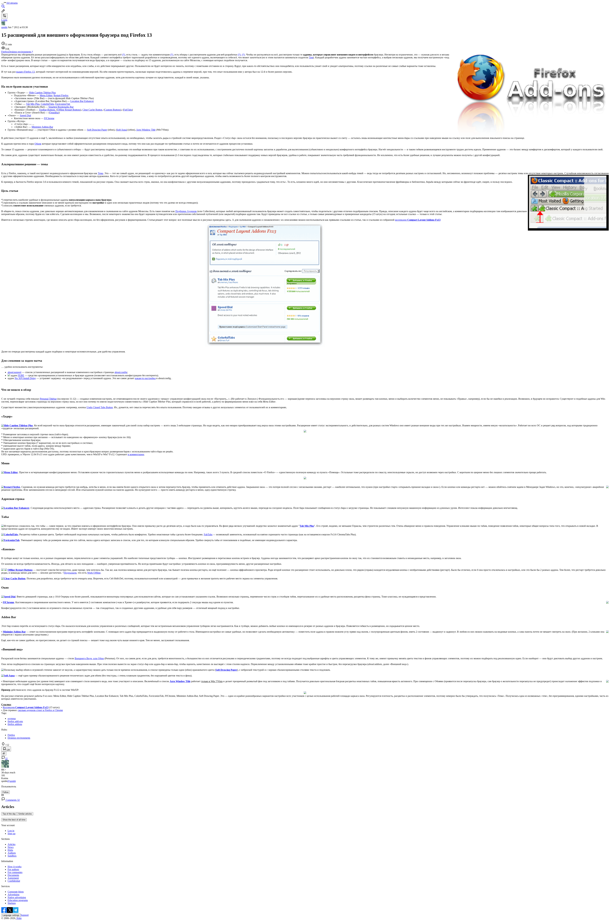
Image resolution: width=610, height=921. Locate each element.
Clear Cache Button (92, 109)
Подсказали (70, 572)
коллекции (418, 219)
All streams (12, 3)
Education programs (18, 900)
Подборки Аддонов (186, 211)
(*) (123, 54)
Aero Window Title (146, 129)
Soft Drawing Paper (97, 129)
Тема (100, 173)
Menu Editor (46, 95)
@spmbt (11, 781)
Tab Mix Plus (33, 104)
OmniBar (54, 112)
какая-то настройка (145, 378)
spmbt (4, 27)
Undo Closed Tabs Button (100, 407)
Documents (13, 875)
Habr (19, 918)
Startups (12, 903)
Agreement (13, 878)
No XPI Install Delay (25, 378)
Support (25, 915)
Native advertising (17, 897)
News (11, 847)
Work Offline (94, 572)
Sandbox (12, 855)
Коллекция (25, 707)
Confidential (14, 881)
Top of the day (9, 814)
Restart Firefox (61, 95)
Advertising (13, 894)
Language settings (11, 915)
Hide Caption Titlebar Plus (42, 92)
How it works (14, 866)
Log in (11, 830)
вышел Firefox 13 (25, 71)
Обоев (37, 143)
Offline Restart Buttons (68, 109)
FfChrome (49, 118)
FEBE (21, 375)
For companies (15, 872)
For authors (13, 869)
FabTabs (127, 109)
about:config (121, 372)
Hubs (10, 850)
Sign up (11, 833)
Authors (12, 853)
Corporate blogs (16, 891)
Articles (11, 844)
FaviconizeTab (62, 104)
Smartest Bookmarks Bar (61, 107)
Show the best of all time (14, 820)
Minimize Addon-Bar (42, 127)
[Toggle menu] (2, 3)
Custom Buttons (112, 109)
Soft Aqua (122, 129)
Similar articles (25, 814)
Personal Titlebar (48, 398)
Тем (311, 57)
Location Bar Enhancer (82, 101)
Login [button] (4, 20)
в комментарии (136, 454)
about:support (14, 372)
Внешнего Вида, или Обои (89, 658)
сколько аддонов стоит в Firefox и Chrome (40, 710)
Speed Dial (25, 115)
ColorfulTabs (47, 104)
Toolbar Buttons (47, 109)
